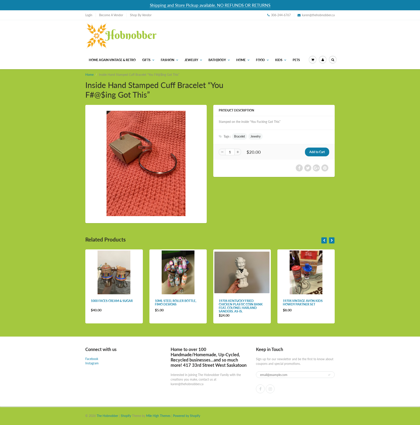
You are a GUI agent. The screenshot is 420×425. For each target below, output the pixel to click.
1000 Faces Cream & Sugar (112, 301)
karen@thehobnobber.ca (318, 15)
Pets (296, 60)
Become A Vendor (111, 15)
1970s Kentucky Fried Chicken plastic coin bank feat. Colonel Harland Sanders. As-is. (241, 306)
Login (88, 15)
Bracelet (239, 136)
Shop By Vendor (141, 15)
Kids (278, 60)
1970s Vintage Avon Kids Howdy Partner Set (303, 302)
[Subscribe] (329, 374)
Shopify (126, 416)
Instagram (92, 363)
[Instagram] (270, 388)
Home (241, 60)
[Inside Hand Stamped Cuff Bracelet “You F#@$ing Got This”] (146, 163)
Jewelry (191, 60)
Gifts (146, 60)
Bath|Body (217, 60)
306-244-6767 (281, 15)
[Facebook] (260, 388)
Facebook (91, 359)
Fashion (167, 60)
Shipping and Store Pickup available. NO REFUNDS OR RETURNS (210, 5)
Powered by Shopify (186, 416)
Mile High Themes (158, 416)
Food (260, 60)
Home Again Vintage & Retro (112, 60)
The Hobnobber (107, 416)
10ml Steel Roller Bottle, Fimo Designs (175, 302)
